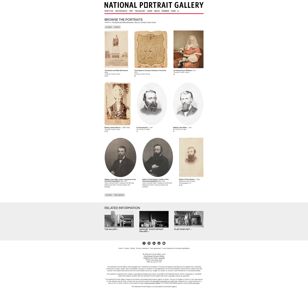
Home (120, 248)
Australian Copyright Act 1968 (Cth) (165, 281)
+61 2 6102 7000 (156, 260)
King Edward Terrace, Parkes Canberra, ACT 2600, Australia (154, 257)
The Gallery (140, 11)
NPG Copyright (194, 283)
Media (132, 248)
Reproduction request (152, 283)
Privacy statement (142, 248)
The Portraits (121, 11)
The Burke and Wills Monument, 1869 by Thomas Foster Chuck (134, 22)
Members (165, 11)
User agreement (155, 248)
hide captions (119, 195)
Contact (126, 248)
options (117, 27)
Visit (131, 11)
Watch (157, 11)
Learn (149, 11)
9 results (109, 27)
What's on (109, 11)
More (173, 11)
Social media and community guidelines (176, 248)
